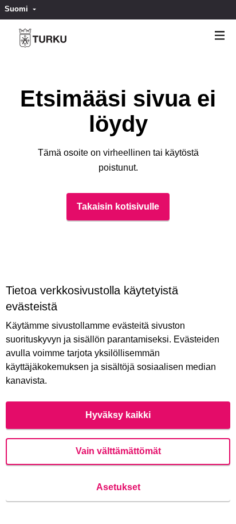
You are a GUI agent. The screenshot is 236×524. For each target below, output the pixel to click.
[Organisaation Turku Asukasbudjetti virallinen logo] (42, 38)
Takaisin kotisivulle (118, 206)
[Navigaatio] (220, 36)
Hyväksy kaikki (118, 415)
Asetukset (118, 487)
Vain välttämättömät (118, 451)
